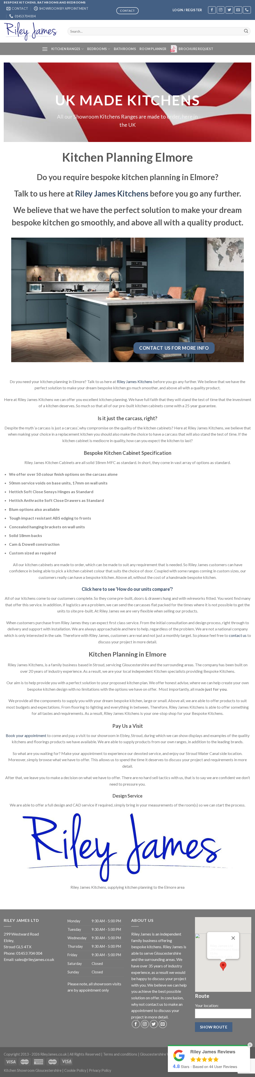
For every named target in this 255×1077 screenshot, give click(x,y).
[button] (223, 966)
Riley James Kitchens (111, 193)
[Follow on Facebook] (212, 9)
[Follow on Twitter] (229, 9)
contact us (238, 635)
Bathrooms (125, 49)
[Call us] (247, 9)
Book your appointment (26, 735)
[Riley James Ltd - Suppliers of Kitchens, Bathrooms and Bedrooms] (32, 31)
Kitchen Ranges (65, 49)
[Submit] (246, 31)
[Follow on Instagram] (221, 9)
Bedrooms (97, 49)
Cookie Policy (75, 1070)
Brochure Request (196, 49)
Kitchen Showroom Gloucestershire (33, 1070)
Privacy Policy (100, 1070)
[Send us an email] (238, 9)
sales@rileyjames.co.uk (34, 959)
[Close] (233, 938)
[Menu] (45, 49)
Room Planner (152, 49)
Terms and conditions (120, 1054)
